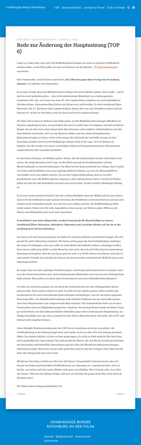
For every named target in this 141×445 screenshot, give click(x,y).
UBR (56, 7)
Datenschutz (82, 436)
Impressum (51, 440)
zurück (21, 394)
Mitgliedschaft (64, 436)
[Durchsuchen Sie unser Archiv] (128, 8)
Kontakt (48, 436)
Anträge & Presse (94, 7)
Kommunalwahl (71, 7)
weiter (120, 394)
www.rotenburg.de (107, 67)
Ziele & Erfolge (116, 7)
